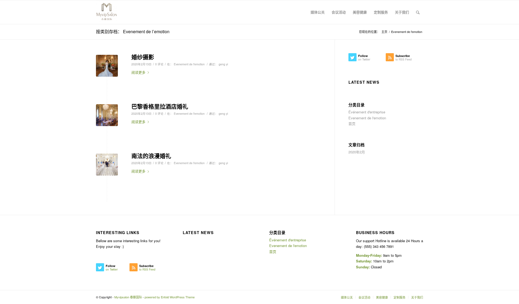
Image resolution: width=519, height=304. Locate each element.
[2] (107, 115)
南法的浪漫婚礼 (151, 155)
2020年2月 (356, 151)
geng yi (223, 64)
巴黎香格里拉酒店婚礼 (159, 106)
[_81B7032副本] (107, 164)
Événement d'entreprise (366, 111)
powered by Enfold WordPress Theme (170, 297)
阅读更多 (138, 72)
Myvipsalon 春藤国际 (128, 297)
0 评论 (159, 64)
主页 (384, 32)
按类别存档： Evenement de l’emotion (132, 31)
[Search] (417, 12)
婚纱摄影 (142, 57)
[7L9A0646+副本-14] (107, 66)
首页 (351, 123)
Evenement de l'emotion (189, 64)
